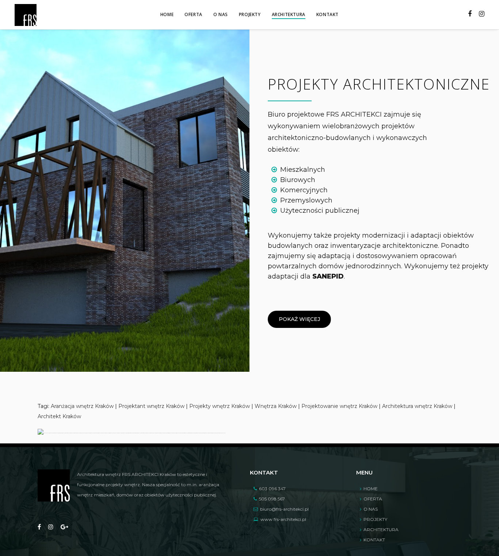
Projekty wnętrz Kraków (219, 406)
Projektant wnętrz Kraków (151, 406)
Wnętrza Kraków (276, 406)
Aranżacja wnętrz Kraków (82, 406)
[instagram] (50, 527)
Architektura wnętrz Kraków (417, 406)
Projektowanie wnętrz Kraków (339, 406)
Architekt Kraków (59, 416)
